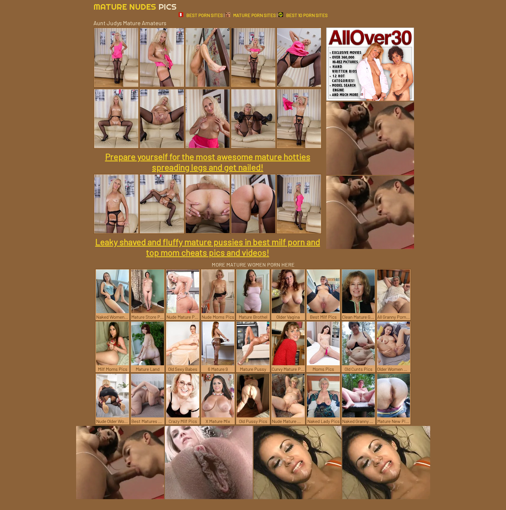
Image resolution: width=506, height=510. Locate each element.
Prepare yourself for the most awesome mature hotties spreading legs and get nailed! (207, 161)
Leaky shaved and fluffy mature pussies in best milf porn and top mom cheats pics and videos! (207, 246)
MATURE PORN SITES (254, 15)
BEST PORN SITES (204, 15)
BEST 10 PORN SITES (307, 15)
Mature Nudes (135, 6)
